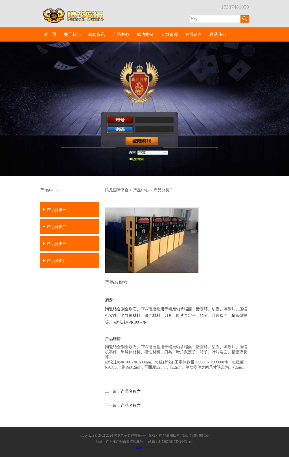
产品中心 (120, 34)
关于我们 (72, 34)
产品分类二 (163, 190)
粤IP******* (144, 448)
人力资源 (169, 34)
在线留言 (193, 34)
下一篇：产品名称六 (123, 405)
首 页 (50, 34)
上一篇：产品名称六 (123, 391)
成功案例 (145, 34)
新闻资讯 (96, 34)
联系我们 (217, 34)
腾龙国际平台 (117, 190)
